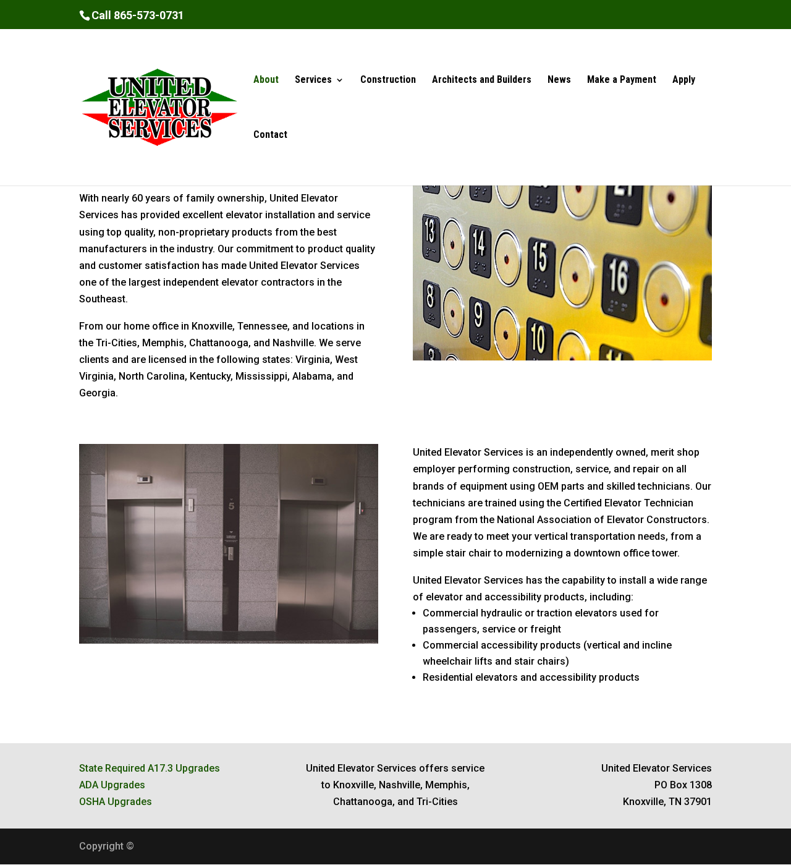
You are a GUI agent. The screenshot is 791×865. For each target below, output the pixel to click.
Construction (388, 80)
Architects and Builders (481, 80)
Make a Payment (621, 80)
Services (313, 80)
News (559, 80)
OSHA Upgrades (115, 801)
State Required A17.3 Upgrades (149, 768)
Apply (683, 80)
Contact (270, 135)
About (266, 80)
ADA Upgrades (112, 785)
